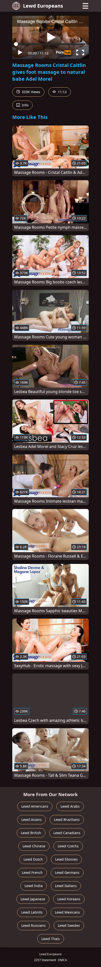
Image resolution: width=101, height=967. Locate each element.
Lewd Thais (50, 938)
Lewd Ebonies (66, 859)
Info (24, 105)
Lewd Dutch (33, 859)
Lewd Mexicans (67, 912)
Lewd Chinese (34, 846)
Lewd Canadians (66, 832)
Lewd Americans (34, 806)
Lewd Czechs (68, 846)
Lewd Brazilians (67, 819)
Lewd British (31, 832)
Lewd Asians (31, 819)
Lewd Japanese (33, 899)
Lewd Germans (67, 872)
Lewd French (32, 872)
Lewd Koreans (68, 899)
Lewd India (34, 885)
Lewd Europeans (43, 5)
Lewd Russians (33, 925)
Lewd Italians (66, 885)
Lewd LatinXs (32, 912)
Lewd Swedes (69, 925)
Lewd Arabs (70, 806)
